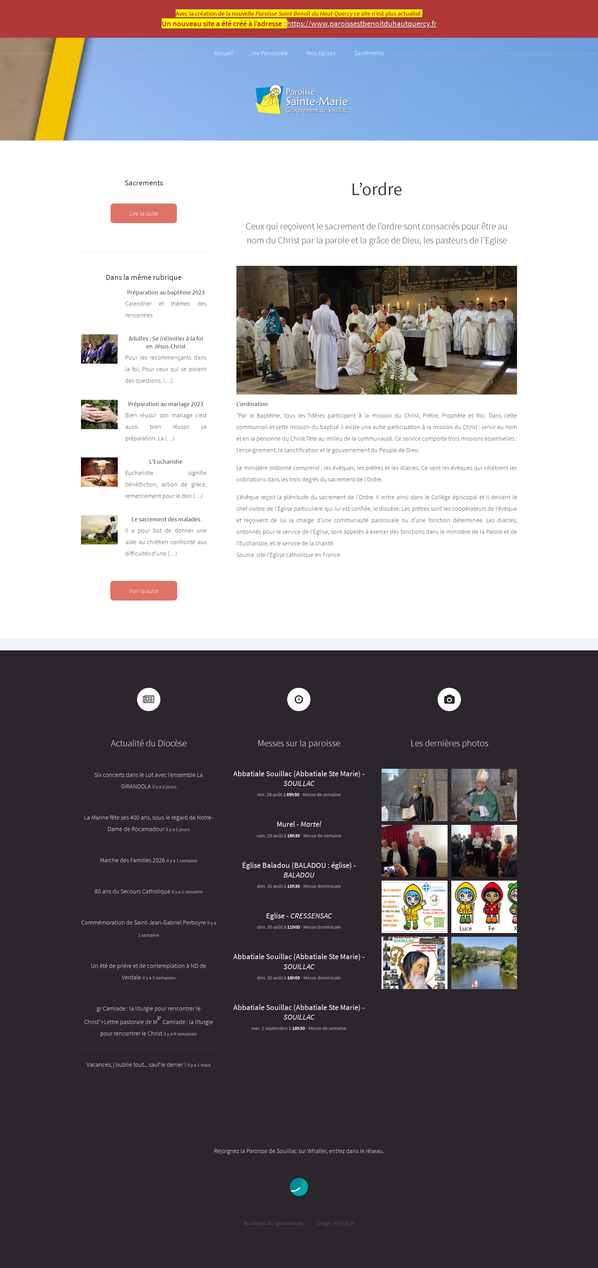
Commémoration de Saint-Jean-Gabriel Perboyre (143, 922)
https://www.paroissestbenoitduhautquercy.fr (362, 23)
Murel (286, 824)
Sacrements (144, 183)
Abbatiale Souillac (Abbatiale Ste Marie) (297, 773)
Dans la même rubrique (144, 277)
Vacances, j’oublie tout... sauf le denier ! (136, 1064)
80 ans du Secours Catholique (132, 891)
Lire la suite (143, 213)
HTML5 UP (344, 1223)
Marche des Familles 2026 (132, 860)
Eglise (275, 916)
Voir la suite (144, 591)
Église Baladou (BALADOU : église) (297, 865)
